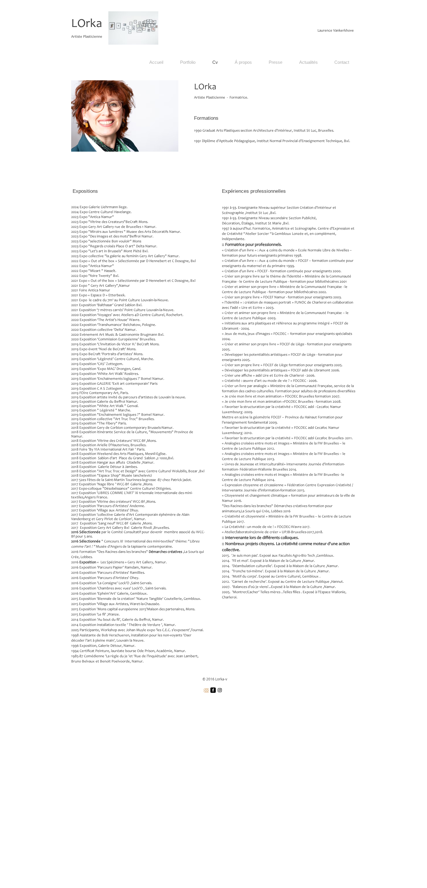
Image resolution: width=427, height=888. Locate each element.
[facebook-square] (213, 690)
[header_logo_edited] (206, 690)
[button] (188, 62)
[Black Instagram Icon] (220, 690)
